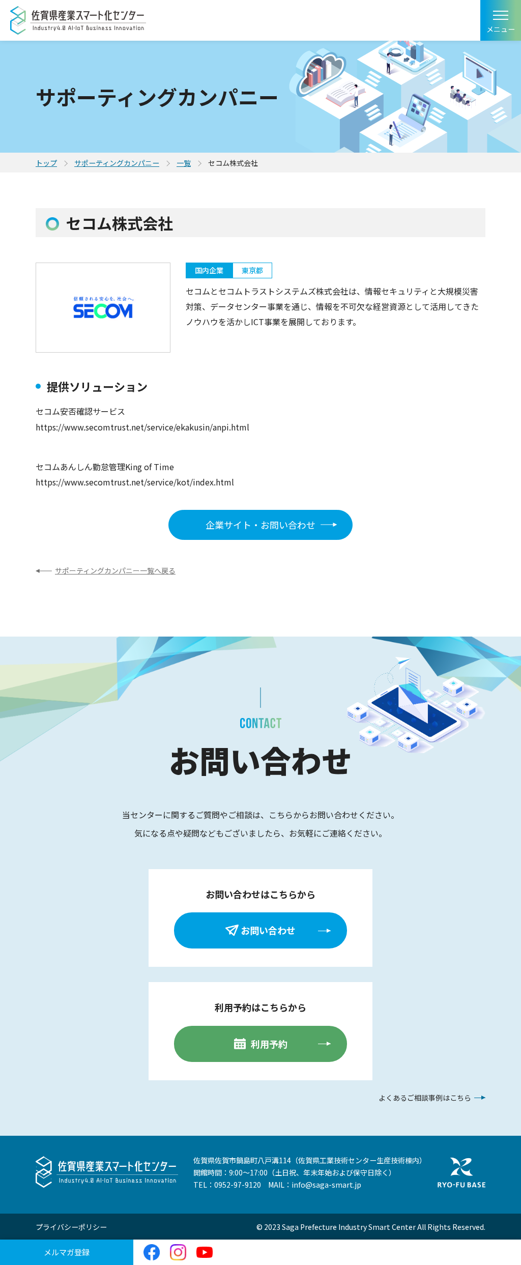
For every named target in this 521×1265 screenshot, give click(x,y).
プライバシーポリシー (71, 1227)
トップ (46, 163)
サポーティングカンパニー (116, 163)
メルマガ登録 (67, 1252)
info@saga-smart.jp (326, 1185)
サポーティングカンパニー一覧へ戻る (115, 570)
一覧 (184, 163)
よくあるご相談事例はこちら (425, 1097)
